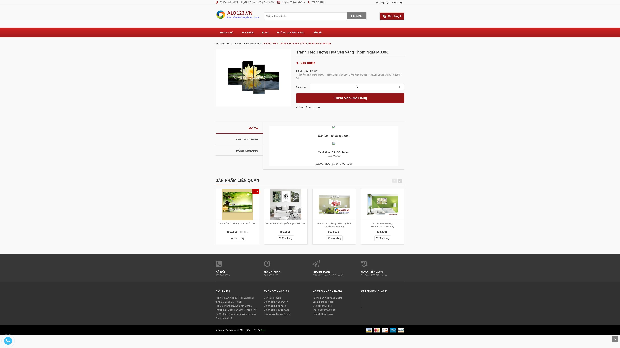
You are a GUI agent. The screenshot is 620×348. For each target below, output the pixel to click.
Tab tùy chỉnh (247, 139)
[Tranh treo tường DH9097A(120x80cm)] (382, 204)
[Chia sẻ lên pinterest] (314, 107)
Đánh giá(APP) (247, 150)
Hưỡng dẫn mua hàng (290, 32)
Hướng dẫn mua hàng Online (327, 297)
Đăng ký (398, 2)
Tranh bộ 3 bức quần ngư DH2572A (285, 223)
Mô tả (253, 128)
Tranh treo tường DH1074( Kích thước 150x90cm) (334, 225)
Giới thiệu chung (272, 297)
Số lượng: (301, 87)
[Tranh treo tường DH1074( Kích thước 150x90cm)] (334, 204)
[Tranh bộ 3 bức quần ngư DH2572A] (285, 204)
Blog (265, 32)
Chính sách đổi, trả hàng (276, 310)
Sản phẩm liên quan (237, 180)
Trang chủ (226, 32)
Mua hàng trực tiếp (322, 305)
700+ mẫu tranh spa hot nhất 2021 (237, 223)
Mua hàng (238, 238)
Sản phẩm (248, 32)
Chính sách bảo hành (275, 305)
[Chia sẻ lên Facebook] (306, 107)
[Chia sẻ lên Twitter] (310, 107)
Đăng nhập (384, 2)
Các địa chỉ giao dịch (323, 301)
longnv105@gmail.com (293, 2)
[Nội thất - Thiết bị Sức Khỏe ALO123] (237, 14)
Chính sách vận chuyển (276, 301)
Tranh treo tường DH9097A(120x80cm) (382, 225)
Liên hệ (317, 32)
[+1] (318, 107)
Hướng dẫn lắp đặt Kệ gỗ (277, 314)
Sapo (262, 330)
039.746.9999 (318, 2)
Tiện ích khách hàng (322, 314)
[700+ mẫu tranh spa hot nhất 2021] (237, 204)
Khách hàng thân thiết (323, 310)
